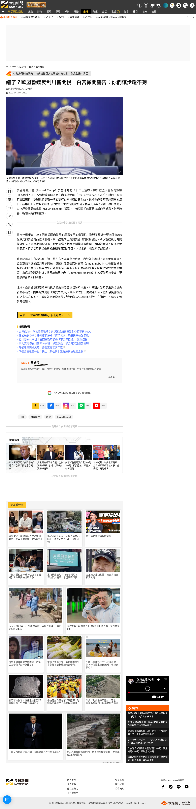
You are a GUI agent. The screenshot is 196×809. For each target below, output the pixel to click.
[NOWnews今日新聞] (12, 4)
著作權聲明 (72, 793)
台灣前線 (74, 17)
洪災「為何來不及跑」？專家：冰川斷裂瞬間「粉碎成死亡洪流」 (103, 701)
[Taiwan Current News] (165, 5)
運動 (76, 11)
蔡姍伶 (18, 88)
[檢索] (185, 5)
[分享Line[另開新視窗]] (9, 199)
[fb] (139, 5)
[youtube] (158, 5)
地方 (144, 11)
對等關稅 (35, 416)
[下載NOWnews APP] (178, 5)
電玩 (113, 11)
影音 (126, 11)
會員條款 (119, 780)
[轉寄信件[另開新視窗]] (9, 208)
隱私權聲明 (72, 788)
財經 (95, 11)
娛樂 (67, 11)
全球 (85, 11)
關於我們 (119, 784)
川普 (22, 416)
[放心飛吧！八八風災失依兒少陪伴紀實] (36, 4)
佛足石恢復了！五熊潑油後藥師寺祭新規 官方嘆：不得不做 (25, 701)
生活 (104, 11)
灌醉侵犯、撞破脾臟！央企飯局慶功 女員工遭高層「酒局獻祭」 (26, 537)
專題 (58, 11)
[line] (152, 5)
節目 (135, 11)
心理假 (88, 17)
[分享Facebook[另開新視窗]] (9, 191)
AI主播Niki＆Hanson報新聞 (112, 17)
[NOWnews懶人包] (172, 5)
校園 (154, 11)
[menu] (3, 11)
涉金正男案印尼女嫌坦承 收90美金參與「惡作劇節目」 (25, 663)
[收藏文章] (9, 232)
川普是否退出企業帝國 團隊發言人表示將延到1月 (35, 752)
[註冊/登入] (192, 5)
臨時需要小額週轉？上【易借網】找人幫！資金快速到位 (93, 627)
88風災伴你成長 (31, 17)
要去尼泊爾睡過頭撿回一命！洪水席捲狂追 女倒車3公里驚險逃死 (93, 753)
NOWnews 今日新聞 (16, 66)
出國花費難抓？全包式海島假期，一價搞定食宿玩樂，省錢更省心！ (102, 665)
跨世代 (49, 17)
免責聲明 (71, 784)
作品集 (111, 377)
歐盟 (48, 416)
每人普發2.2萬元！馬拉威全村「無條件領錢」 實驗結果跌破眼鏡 (35, 627)
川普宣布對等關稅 (38, 315)
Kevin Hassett (64, 416)
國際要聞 (40, 66)
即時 (39, 11)
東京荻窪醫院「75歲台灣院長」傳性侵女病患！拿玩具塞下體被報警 (63, 576)
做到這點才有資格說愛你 (98, 536)
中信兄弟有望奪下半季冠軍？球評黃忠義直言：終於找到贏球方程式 (63, 702)
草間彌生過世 (16, 11)
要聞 (48, 11)
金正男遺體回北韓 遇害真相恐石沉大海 (102, 576)
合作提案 (119, 788)
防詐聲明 (71, 780)
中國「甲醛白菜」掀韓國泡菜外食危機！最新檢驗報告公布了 (63, 663)
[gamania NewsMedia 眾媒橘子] (175, 803)
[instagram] (146, 5)
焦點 (30, 11)
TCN (61, 17)
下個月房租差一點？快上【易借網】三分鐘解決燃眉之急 (25, 576)
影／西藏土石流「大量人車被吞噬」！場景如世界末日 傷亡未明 (63, 539)
